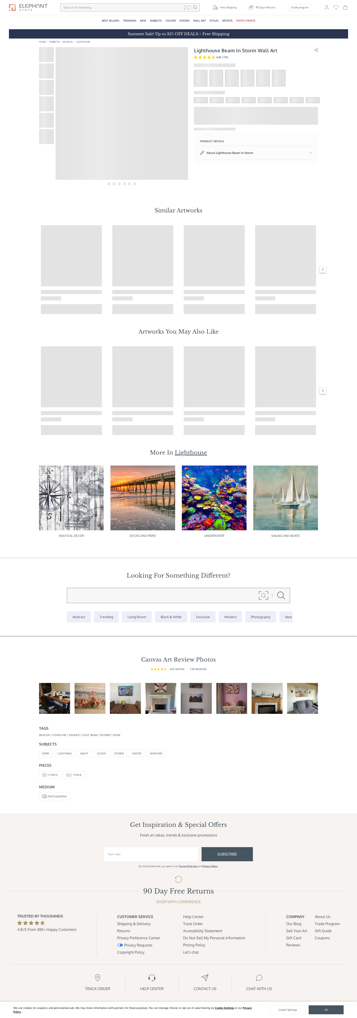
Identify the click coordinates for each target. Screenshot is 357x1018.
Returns (123, 930)
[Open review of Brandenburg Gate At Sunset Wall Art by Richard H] (196, 698)
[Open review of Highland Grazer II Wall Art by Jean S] (302, 698)
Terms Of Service (188, 866)
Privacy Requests (138, 945)
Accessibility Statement (202, 930)
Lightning (65, 753)
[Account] (326, 9)
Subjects (54, 41)
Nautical (68, 41)
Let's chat (191, 952)
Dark (45, 753)
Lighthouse (83, 41)
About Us (322, 916)
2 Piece (53, 774)
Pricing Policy (194, 944)
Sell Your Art (296, 930)
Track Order (193, 923)
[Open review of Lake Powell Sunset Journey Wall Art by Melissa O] (231, 698)
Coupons (322, 937)
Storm (118, 753)
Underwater (214, 536)
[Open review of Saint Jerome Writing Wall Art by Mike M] (54, 698)
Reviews (293, 944)
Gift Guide (323, 930)
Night (84, 753)
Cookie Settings (224, 1007)
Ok (326, 1009)
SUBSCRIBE (227, 854)
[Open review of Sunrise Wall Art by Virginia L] (90, 698)
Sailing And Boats (285, 536)
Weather (156, 753)
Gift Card (293, 937)
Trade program (299, 7)
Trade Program (327, 923)
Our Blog (293, 923)
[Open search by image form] (186, 7)
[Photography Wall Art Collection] (260, 617)
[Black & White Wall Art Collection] (171, 617)
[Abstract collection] (79, 617)
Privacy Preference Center (138, 937)
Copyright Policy (130, 952)
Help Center (193, 916)
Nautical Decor (71, 536)
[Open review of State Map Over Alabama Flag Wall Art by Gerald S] (160, 698)
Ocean (101, 753)
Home (42, 41)
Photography (57, 796)
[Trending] (106, 617)
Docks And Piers (143, 536)
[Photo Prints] (288, 617)
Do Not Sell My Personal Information (214, 937)
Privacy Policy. (210, 866)
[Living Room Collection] (137, 617)
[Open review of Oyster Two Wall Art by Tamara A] (125, 698)
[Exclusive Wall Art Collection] (203, 617)
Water (136, 753)
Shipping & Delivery (134, 923)
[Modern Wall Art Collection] (230, 617)
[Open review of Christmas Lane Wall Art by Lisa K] (267, 698)
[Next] (322, 269)
